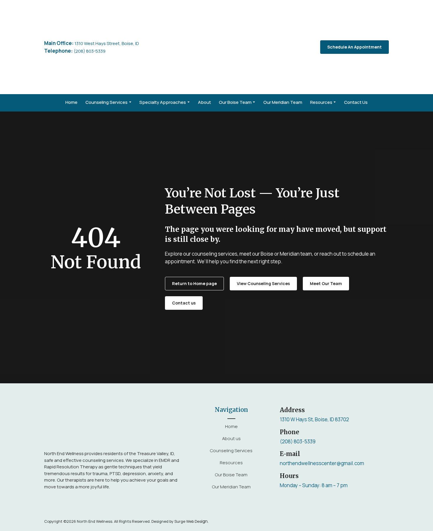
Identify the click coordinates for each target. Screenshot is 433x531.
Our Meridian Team (282, 102)
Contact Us (356, 102)
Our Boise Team (235, 102)
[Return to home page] (222, 47)
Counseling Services (106, 102)
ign (191, 521)
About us (231, 438)
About (204, 102)
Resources (321, 102)
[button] (354, 47)
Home (71, 102)
